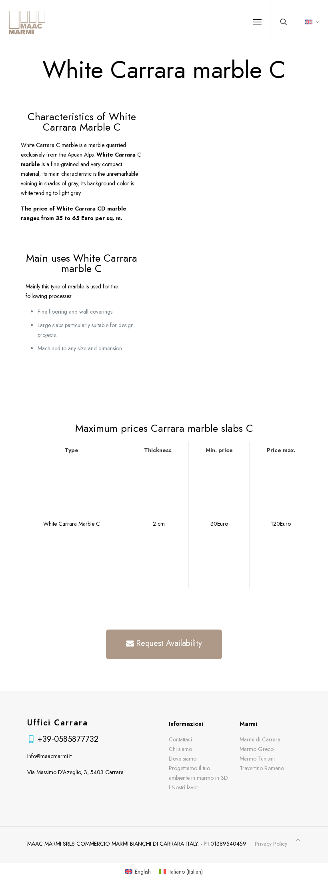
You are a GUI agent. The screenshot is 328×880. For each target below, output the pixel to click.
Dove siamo (182, 759)
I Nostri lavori (184, 787)
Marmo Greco (257, 749)
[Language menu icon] (312, 22)
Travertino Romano (262, 768)
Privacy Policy (271, 844)
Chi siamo (180, 749)
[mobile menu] (257, 22)
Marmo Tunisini (257, 759)
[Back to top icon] (298, 840)
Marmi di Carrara (260, 739)
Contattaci (180, 739)
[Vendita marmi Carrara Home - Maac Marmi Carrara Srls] (26, 22)
